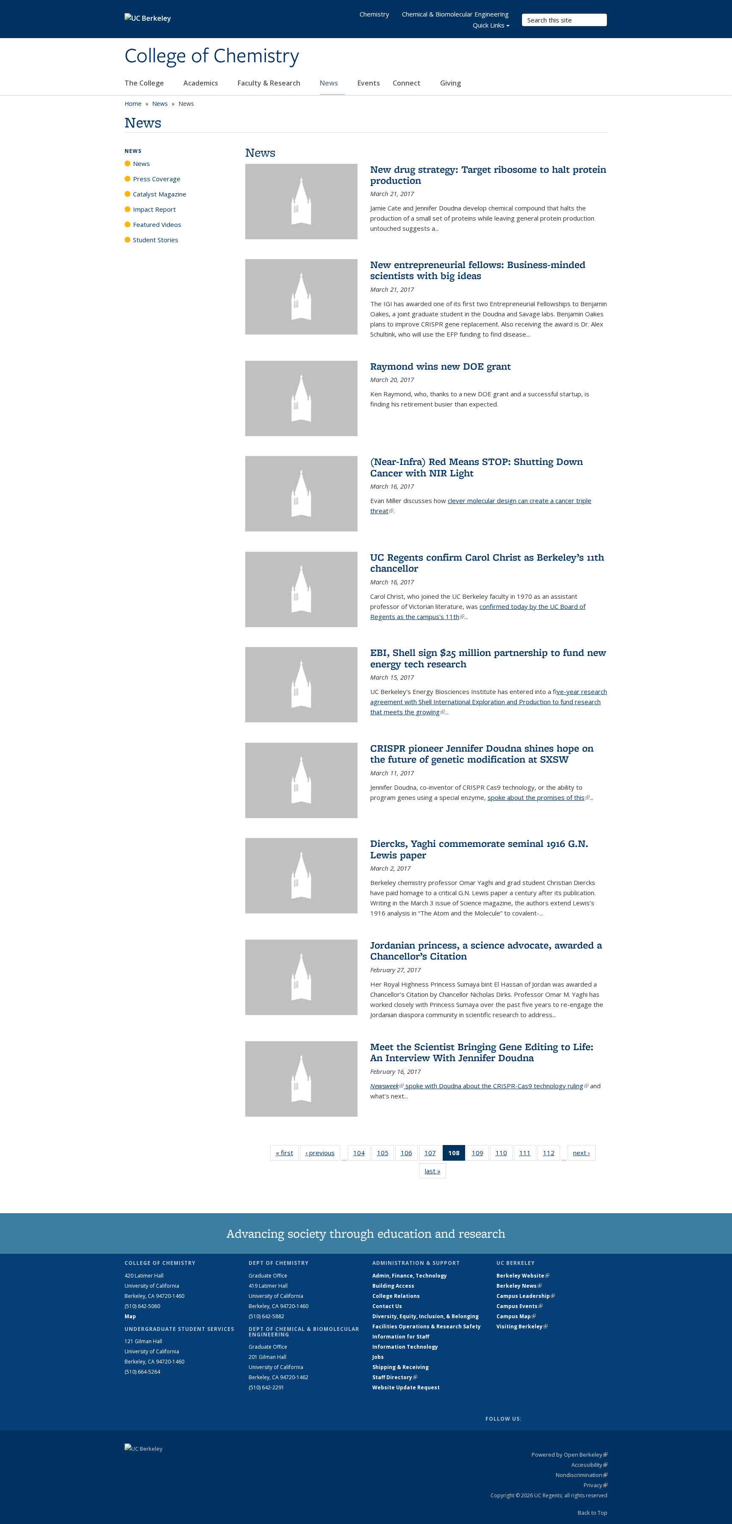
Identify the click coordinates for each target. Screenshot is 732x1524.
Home (133, 104)
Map (130, 1316)
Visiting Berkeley (522, 1326)
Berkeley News (519, 1285)
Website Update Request (406, 1387)
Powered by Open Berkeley (569, 1454)
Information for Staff (400, 1336)
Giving (450, 83)
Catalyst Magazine (159, 194)
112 (551, 1154)
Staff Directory (394, 1377)
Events (369, 83)
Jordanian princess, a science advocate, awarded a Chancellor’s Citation (486, 950)
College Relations (396, 1296)
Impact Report (154, 209)
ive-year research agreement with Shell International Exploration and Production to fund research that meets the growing (488, 701)
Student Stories (155, 239)
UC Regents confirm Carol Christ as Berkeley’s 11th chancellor (487, 562)
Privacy (595, 1485)
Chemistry (374, 14)
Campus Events (519, 1306)
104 (361, 1154)
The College (145, 83)
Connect (407, 83)
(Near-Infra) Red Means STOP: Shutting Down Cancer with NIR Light (476, 467)
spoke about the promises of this (539, 797)
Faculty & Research (270, 83)
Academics (201, 83)
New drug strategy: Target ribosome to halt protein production (488, 175)
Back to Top (592, 1512)
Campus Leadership (525, 1296)
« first (287, 1152)
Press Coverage (156, 178)
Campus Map (516, 1316)
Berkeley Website (522, 1275)
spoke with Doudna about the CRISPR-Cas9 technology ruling (496, 1085)
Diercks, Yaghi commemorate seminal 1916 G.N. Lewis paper (479, 849)
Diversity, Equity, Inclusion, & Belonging (425, 1316)
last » (435, 1171)
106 (409, 1154)
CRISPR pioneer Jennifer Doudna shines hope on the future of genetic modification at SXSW (481, 753)
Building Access (393, 1285)
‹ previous (322, 1152)
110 (504, 1154)
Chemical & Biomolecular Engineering (455, 14)
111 (527, 1154)
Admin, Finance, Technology (409, 1275)
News (330, 83)
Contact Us (387, 1306)
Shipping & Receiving (400, 1367)
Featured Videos (157, 224)
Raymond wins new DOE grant (440, 366)
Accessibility (589, 1465)
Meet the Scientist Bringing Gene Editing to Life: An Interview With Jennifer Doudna (481, 1052)
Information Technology (405, 1346)
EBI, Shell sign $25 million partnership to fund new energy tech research (488, 658)
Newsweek (387, 1085)
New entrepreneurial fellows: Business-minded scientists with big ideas (477, 270)
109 (480, 1154)
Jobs (378, 1357)
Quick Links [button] (489, 25)
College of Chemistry (212, 56)
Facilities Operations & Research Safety (426, 1326)
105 (385, 1154)
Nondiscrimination (581, 1475)
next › (584, 1152)
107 (432, 1154)
